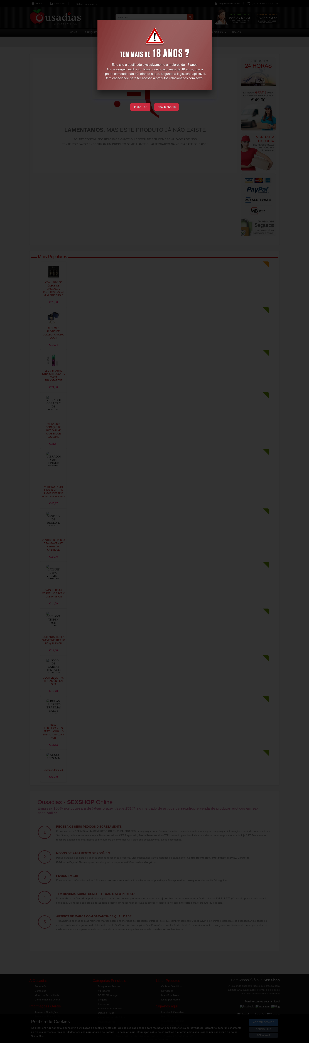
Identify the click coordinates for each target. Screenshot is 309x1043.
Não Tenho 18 (167, 106)
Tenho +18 (140, 106)
